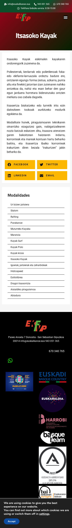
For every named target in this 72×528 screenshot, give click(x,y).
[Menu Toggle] (66, 17)
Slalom (14, 210)
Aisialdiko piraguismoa (23, 289)
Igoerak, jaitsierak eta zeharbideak (29, 265)
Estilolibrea (17, 277)
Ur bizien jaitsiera (20, 204)
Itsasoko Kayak (19, 259)
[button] (20, 164)
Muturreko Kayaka (20, 228)
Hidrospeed (17, 271)
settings (44, 514)
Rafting (14, 216)
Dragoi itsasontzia (20, 283)
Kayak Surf (16, 241)
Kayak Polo (17, 247)
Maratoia (15, 235)
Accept (11, 521)
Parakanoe (16, 222)
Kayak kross (17, 253)
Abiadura (16, 295)
